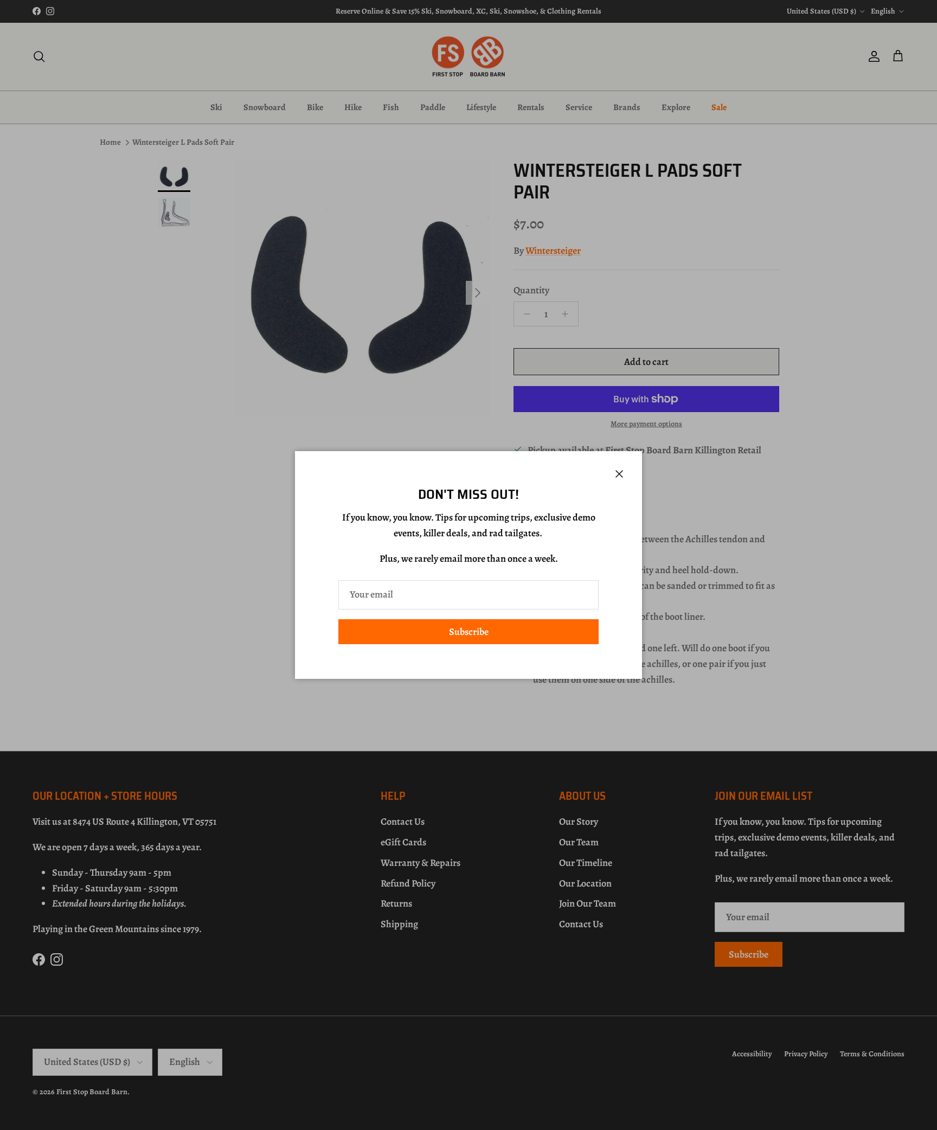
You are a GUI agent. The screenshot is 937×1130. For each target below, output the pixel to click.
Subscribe (469, 631)
